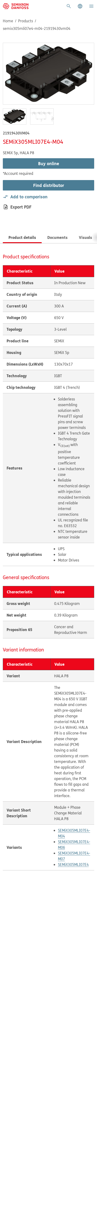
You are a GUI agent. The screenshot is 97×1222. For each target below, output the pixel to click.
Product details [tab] (22, 237)
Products (25, 20)
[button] (80, 6)
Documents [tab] (57, 237)
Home (8, 20)
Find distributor (48, 185)
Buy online (48, 163)
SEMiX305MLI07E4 (73, 864)
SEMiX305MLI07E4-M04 (74, 833)
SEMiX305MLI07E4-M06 (74, 844)
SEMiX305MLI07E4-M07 (74, 855)
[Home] (15, 5)
